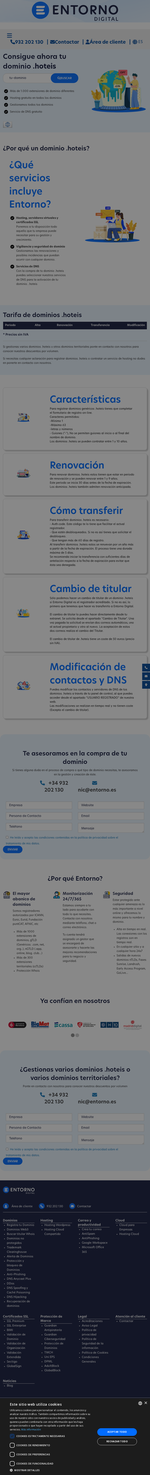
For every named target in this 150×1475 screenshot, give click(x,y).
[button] (51, 1470)
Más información (31, 1429)
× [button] (145, 1403)
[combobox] (140, 1403)
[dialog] (75, 1436)
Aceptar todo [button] (117, 1431)
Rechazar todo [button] (117, 1441)
